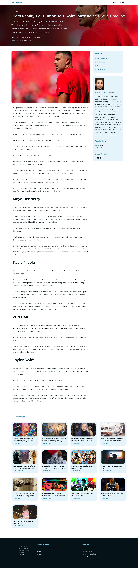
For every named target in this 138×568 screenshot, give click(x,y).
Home (13, 12)
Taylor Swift (101, 69)
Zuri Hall (99, 66)
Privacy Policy (87, 551)
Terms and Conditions (90, 554)
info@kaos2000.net (24, 546)
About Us (85, 557)
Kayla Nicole (101, 62)
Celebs (122, 2)
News (115, 2)
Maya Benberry (102, 58)
